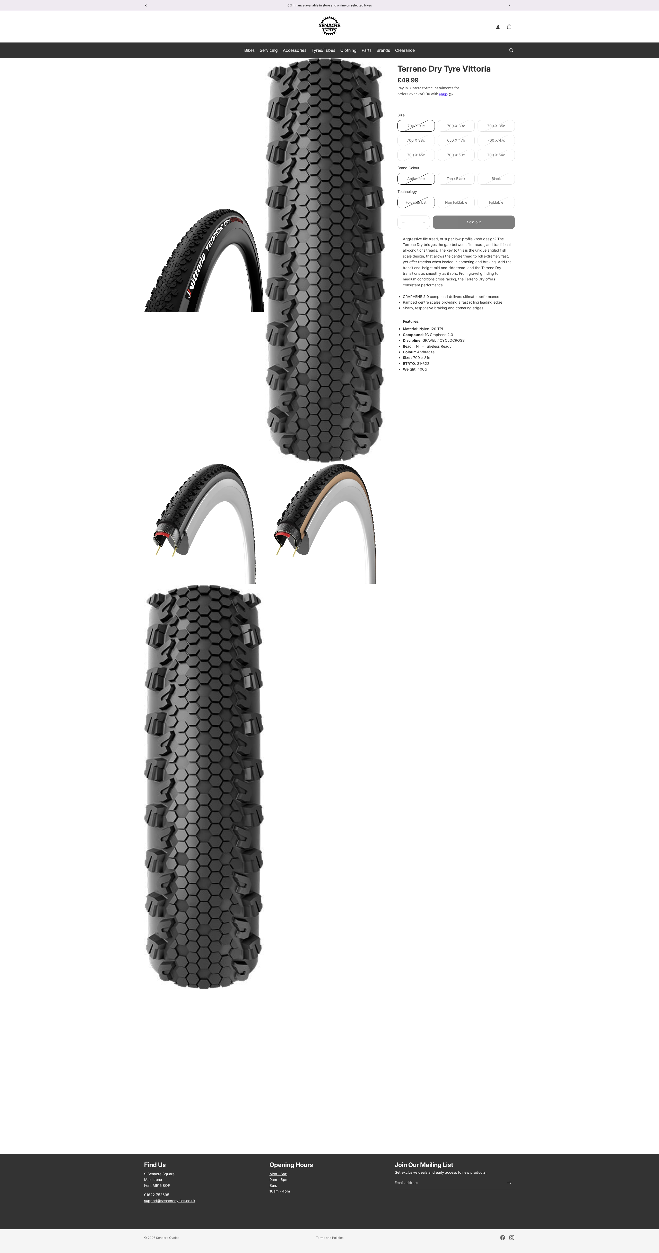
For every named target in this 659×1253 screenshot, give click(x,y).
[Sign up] (509, 1183)
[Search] (511, 50)
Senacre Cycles (167, 1238)
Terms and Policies (329, 1238)
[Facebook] (503, 1237)
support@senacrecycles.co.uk (169, 1200)
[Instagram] (512, 1237)
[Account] (498, 26)
